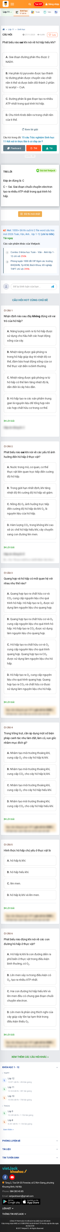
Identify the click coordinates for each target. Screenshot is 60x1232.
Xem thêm (7, 1129)
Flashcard (15, 148)
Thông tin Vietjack (13, 1214)
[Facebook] (5, 1177)
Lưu (54, 35)
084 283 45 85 (17, 1191)
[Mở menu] (12, 4)
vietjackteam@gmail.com (21, 1196)
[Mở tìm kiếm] (29, 4)
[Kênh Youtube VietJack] (12, 1177)
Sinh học (21, 29)
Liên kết (7, 1208)
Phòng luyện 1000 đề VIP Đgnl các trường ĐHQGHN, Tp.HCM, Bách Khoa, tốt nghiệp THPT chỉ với (32, 265)
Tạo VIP (38, 4)
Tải (51, 148)
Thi (35, 148)
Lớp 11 (11, 29)
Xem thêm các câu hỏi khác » (30, 1056)
